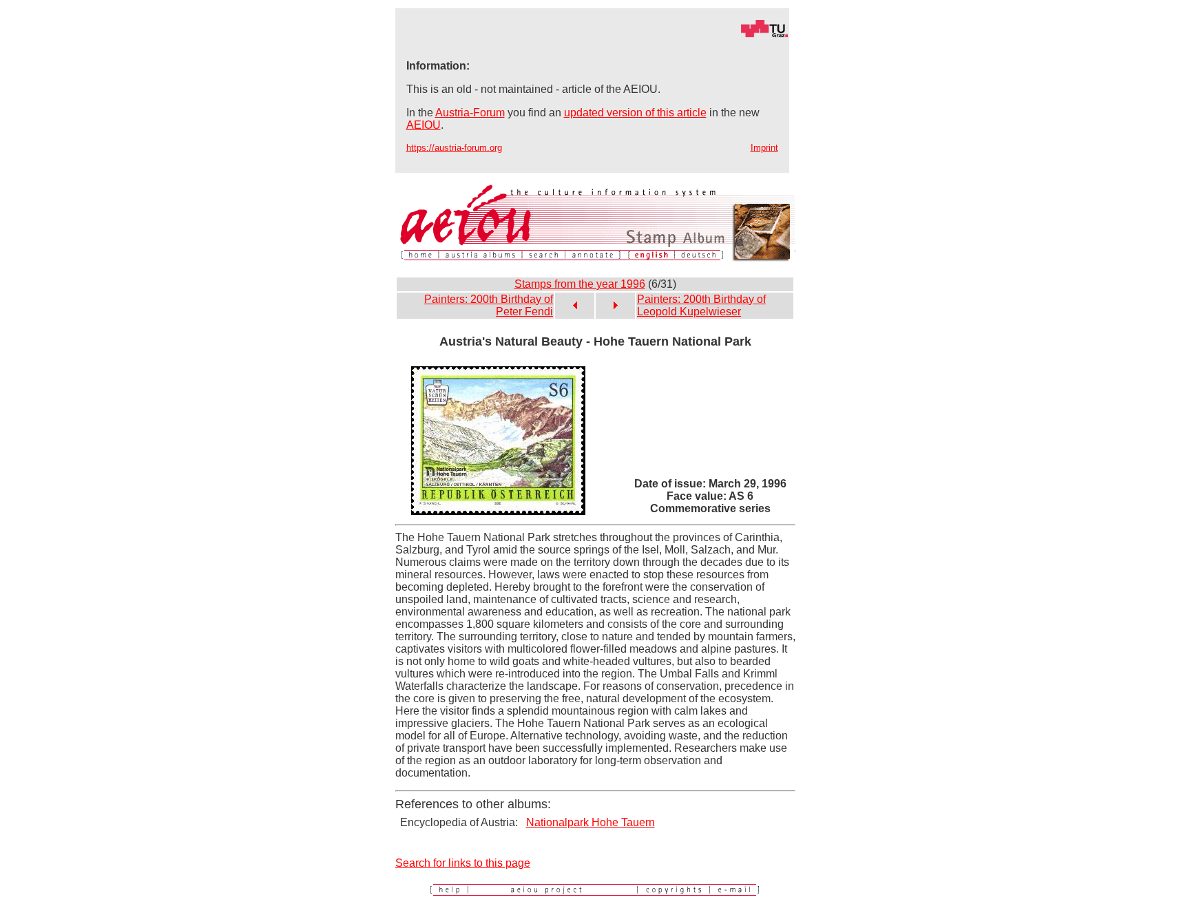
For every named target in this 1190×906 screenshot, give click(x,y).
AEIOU (423, 125)
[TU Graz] (592, 34)
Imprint (764, 148)
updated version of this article (635, 112)
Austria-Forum (470, 112)
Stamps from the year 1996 (579, 284)
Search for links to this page (462, 863)
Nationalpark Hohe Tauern (590, 822)
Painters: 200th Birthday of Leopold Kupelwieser (701, 305)
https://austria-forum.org (454, 148)
